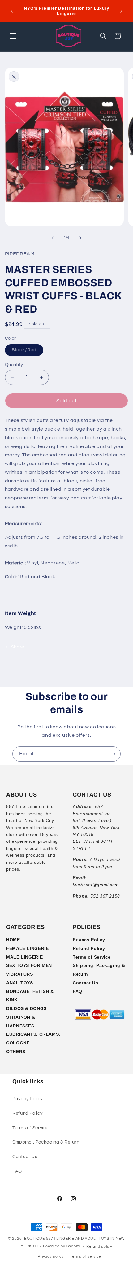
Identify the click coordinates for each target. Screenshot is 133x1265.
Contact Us (85, 982)
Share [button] (17, 647)
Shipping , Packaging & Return (45, 1142)
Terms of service (85, 1256)
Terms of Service (92, 957)
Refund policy (99, 1246)
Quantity (14, 364)
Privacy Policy (89, 939)
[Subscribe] (113, 754)
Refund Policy (89, 948)
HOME (13, 939)
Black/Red (27, 351)
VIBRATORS (19, 974)
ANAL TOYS (19, 982)
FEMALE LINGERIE (27, 948)
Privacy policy (51, 1256)
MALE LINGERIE (24, 957)
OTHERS (15, 1051)
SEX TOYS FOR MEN (29, 965)
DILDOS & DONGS (26, 1008)
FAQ (77, 991)
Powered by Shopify (61, 1246)
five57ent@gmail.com (96, 884)
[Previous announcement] (12, 11)
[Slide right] (80, 238)
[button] (13, 36)
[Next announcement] (121, 11)
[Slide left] (52, 238)
